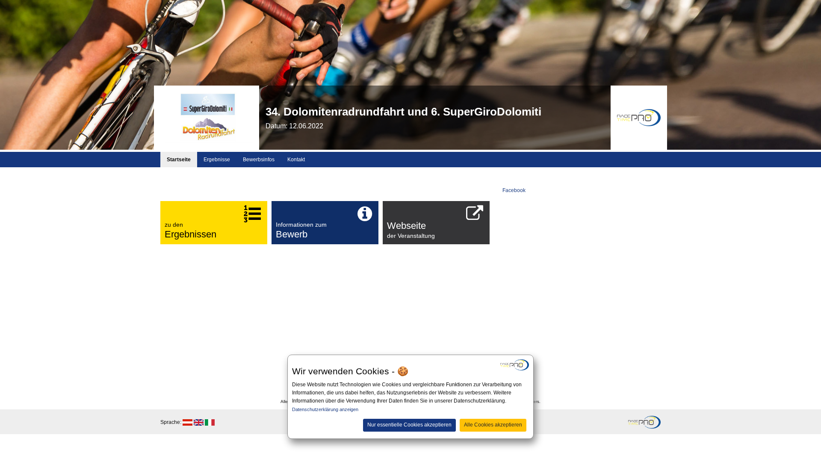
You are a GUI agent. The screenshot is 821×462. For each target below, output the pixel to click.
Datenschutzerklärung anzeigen (325, 409)
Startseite (179, 160)
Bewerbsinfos (259, 160)
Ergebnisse (217, 160)
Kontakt (296, 160)
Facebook (514, 190)
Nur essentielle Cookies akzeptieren (409, 425)
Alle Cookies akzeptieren (493, 425)
